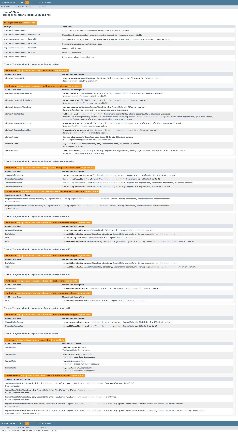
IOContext (149, 78)
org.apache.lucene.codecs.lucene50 (20, 39)
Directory (90, 78)
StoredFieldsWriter (23, 100)
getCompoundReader (87, 107)
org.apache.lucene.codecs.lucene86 (20, 48)
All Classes (41, 7)
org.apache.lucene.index (15, 57)
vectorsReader (87, 123)
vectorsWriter (87, 130)
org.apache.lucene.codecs (16, 30)
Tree (32, 3)
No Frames (26, 7)
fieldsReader (87, 93)
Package (13, 3)
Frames (18, 7)
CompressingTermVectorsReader (19, 206)
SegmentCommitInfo (13, 383)
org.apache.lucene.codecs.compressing (22, 34)
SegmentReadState (13, 390)
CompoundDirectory (22, 107)
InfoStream (28, 404)
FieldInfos (135, 93)
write (81, 137)
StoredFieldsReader (23, 93)
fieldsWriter (87, 100)
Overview (5, 3)
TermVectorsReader (22, 123)
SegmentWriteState (13, 404)
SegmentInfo (29, 23)
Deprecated (41, 3)
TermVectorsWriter (22, 130)
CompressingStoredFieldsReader (19, 199)
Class (20, 3)
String (110, 78)
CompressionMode (145, 199)
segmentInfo (86, 354)
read (83, 78)
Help (49, 3)
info (84, 347)
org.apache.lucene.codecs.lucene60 (20, 43)
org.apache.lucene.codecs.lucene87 (20, 52)
